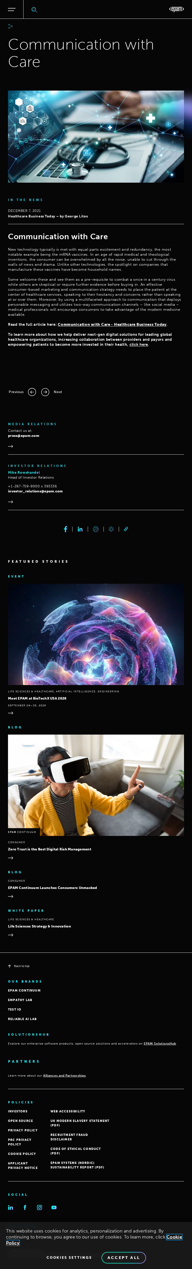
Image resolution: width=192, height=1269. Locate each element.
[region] (96, 1245)
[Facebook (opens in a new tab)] (25, 1207)
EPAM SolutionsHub (160, 1043)
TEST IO (14, 1009)
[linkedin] (80, 529)
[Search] (35, 9)
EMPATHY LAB (20, 1000)
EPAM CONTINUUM (24, 990)
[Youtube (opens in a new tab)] (54, 1207)
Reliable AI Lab (22, 1019)
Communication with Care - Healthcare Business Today (112, 324)
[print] (96, 529)
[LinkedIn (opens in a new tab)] (10, 1207)
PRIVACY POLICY (23, 1130)
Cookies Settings (69, 1258)
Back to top (22, 966)
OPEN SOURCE (20, 1121)
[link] (126, 529)
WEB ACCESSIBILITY (67, 1111)
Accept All (124, 1257)
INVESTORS (18, 1111)
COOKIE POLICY (22, 1154)
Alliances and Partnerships (64, 1075)
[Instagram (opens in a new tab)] (40, 1207)
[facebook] (65, 529)
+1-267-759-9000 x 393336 (32, 486)
